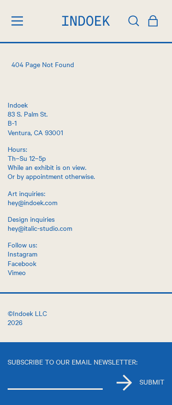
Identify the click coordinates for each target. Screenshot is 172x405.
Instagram (22, 253)
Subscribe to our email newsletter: (73, 361)
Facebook (22, 263)
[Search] (134, 21)
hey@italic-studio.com (40, 228)
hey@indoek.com (32, 202)
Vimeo (17, 272)
